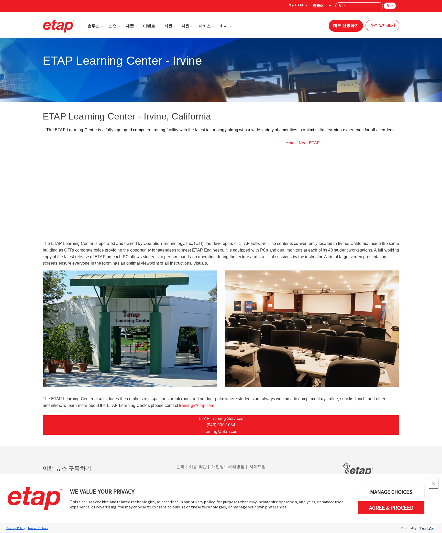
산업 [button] (113, 26)
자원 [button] (168, 26)
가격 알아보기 (382, 25)
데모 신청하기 (346, 25)
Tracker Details (38, 528)
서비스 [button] (204, 26)
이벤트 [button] (149, 26)
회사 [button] (224, 26)
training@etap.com (196, 405)
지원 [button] (185, 26)
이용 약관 (198, 466)
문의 (180, 466)
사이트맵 (257, 466)
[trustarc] (427, 528)
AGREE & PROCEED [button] (391, 507)
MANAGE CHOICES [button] (391, 491)
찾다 (390, 5)
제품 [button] (130, 26)
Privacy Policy (15, 528)
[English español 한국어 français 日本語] (322, 6)
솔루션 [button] (93, 26)
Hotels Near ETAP (302, 143)
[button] (433, 483)
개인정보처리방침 (228, 466)
